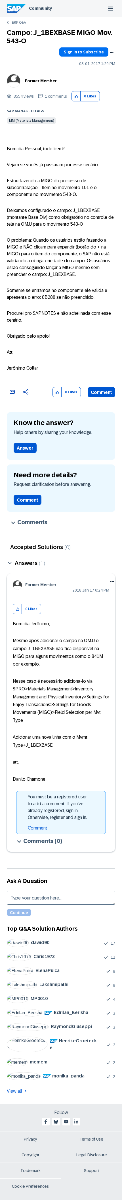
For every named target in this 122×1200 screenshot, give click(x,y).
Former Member (41, 81)
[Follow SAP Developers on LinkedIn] (76, 1121)
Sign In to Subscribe (84, 52)
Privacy (30, 1139)
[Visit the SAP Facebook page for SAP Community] (45, 1121)
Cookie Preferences (30, 1186)
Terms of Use (91, 1139)
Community (40, 8)
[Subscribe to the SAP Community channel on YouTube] (66, 1121)
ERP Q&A (19, 23)
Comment (101, 392)
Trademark (30, 1170)
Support (91, 1170)
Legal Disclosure (91, 1155)
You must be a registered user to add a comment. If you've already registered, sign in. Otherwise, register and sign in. (57, 807)
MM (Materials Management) (31, 121)
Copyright (30, 1155)
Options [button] (111, 52)
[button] (76, 96)
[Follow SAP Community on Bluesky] (56, 1121)
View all (14, 1091)
